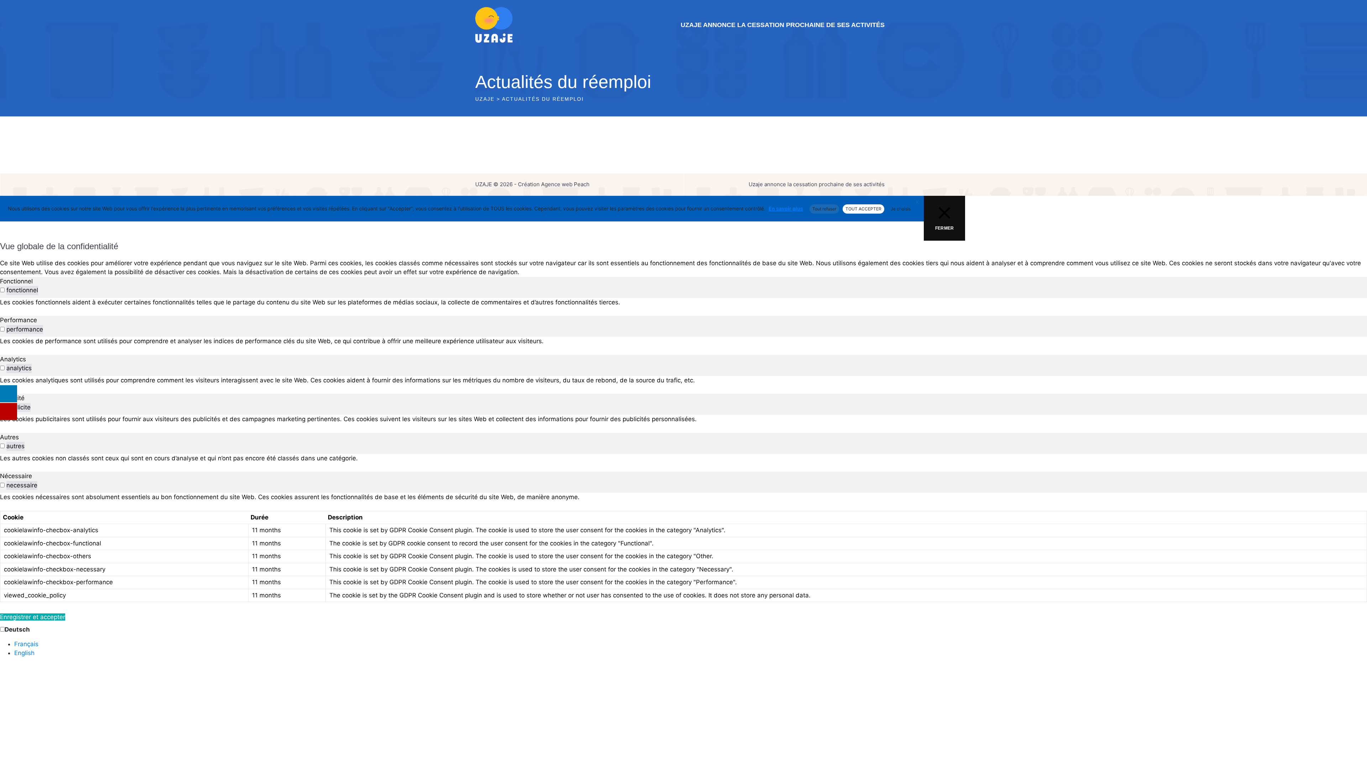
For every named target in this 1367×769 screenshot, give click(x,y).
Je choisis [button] (901, 208)
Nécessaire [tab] (16, 476)
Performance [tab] (18, 320)
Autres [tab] (9, 437)
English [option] (24, 652)
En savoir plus (786, 208)
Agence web (556, 184)
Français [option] (26, 644)
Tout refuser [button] (824, 208)
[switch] (2, 290)
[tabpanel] (683, 302)
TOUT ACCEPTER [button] (863, 208)
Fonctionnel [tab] (16, 281)
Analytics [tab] (13, 359)
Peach (582, 184)
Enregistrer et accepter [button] (32, 617)
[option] (690, 644)
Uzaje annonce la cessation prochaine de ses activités (783, 24)
